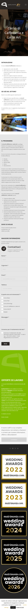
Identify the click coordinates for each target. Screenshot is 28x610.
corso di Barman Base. (10, 109)
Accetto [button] (13, 607)
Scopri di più (20, 607)
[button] (26, 4)
